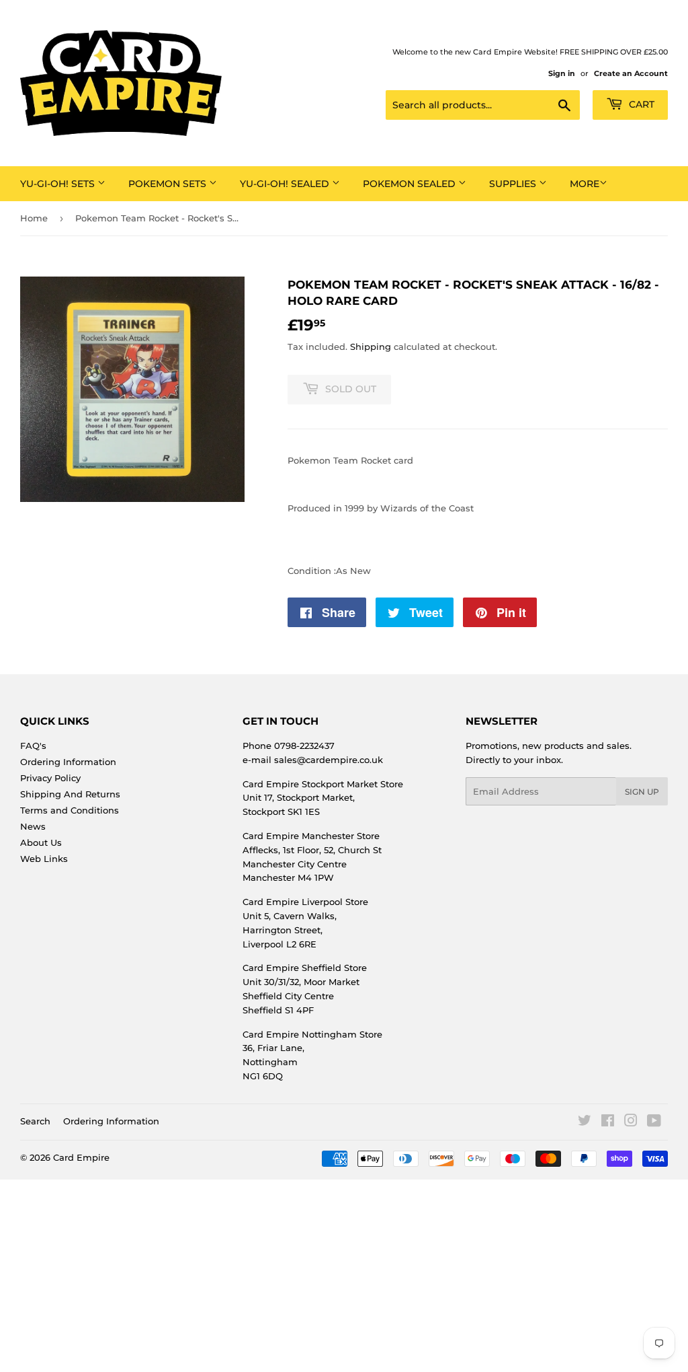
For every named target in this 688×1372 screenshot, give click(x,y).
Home (34, 218)
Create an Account (631, 73)
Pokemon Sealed (410, 184)
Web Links (44, 858)
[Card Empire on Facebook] (608, 1122)
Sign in (561, 73)
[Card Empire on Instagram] (631, 1122)
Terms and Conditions (69, 810)
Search (35, 1121)
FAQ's (33, 745)
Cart (640, 104)
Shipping (370, 346)
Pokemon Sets (168, 184)
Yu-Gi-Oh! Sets (58, 184)
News (33, 826)
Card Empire (81, 1157)
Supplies (514, 184)
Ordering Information (68, 761)
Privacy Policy (50, 777)
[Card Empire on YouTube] (654, 1122)
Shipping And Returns (70, 794)
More (584, 184)
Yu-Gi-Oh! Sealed (286, 184)
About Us (41, 842)
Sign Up (642, 792)
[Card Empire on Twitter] (584, 1122)
